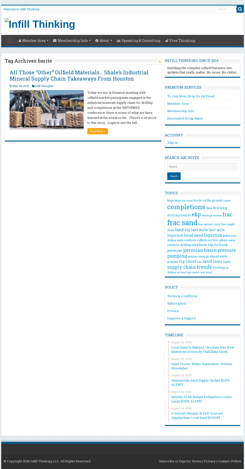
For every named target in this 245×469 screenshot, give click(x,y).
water (196, 272)
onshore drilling (179, 245)
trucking (218, 267)
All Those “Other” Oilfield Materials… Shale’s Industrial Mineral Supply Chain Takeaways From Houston (79, 75)
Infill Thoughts (44, 86)
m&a (226, 235)
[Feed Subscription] (160, 61)
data (209, 208)
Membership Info (73, 40)
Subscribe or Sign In (174, 461)
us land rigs (184, 272)
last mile (199, 229)
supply (227, 261)
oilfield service (207, 240)
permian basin (200, 250)
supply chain (181, 267)
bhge (170, 200)
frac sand (182, 222)
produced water (217, 256)
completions (186, 206)
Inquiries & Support (181, 318)
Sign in (172, 142)
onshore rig (202, 244)
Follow (236, 461)
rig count (187, 261)
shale (217, 261)
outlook (221, 244)
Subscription (176, 303)
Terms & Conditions (182, 296)
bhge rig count (184, 200)
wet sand (206, 272)
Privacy (173, 311)
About (104, 40)
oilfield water (227, 240)
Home (10, 40)
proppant (172, 261)
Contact (223, 461)
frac (228, 214)
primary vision (197, 256)
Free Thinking (182, 40)
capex (227, 200)
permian (175, 250)
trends (204, 267)
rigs (199, 261)
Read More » (97, 131)
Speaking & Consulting (141, 40)
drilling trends (179, 215)
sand (207, 261)
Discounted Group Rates (185, 118)
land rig (182, 229)
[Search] (240, 9)
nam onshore (186, 240)
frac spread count (209, 224)
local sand (193, 235)
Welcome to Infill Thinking (21, 9)
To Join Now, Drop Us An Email (191, 96)
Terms (197, 461)
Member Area (33, 40)
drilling (220, 207)
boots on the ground (208, 200)
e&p (196, 214)
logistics (213, 235)
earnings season (211, 215)
